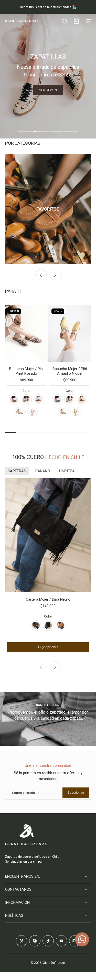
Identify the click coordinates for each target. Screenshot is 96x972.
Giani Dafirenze (54, 963)
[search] (64, 21)
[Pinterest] (21, 940)
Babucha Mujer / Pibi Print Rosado (26, 371)
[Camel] (60, 625)
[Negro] (14, 400)
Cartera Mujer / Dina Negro (48, 599)
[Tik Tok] (48, 940)
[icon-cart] (76, 21)
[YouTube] (61, 940)
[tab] (25, 132)
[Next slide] (55, 274)
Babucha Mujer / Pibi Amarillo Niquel (69, 371)
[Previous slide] (41, 274)
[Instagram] (34, 940)
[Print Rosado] (20, 412)
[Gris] (26, 400)
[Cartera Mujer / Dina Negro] (48, 535)
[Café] (36, 625)
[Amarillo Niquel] (32, 412)
